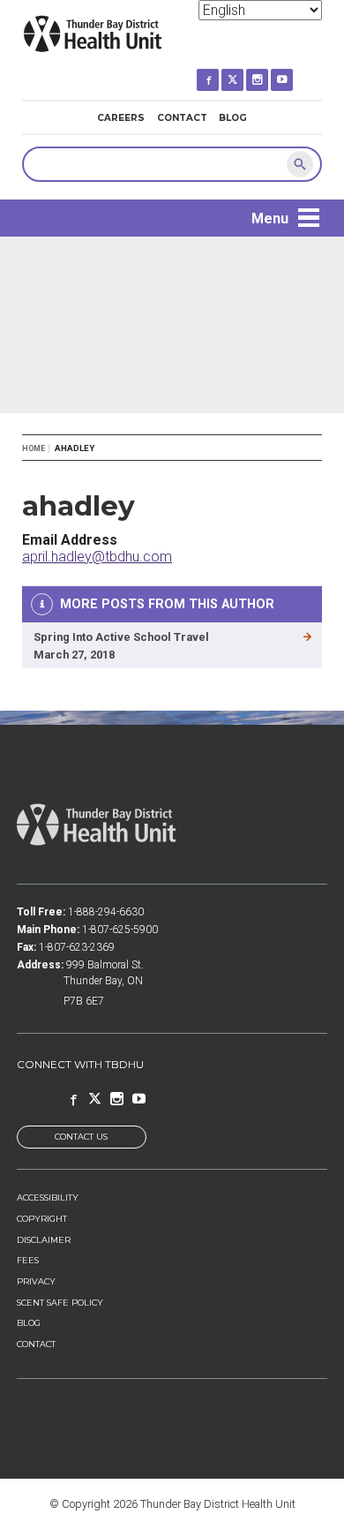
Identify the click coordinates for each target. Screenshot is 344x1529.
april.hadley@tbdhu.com (97, 556)
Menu (269, 218)
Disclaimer (44, 1240)
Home (33, 448)
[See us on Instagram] (269, 72)
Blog (233, 118)
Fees (28, 1260)
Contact (182, 118)
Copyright (42, 1219)
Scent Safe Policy (60, 1302)
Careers (121, 118)
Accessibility (48, 1197)
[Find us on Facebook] (220, 72)
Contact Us (81, 1136)
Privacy (36, 1281)
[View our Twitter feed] (244, 72)
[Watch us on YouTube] (294, 72)
